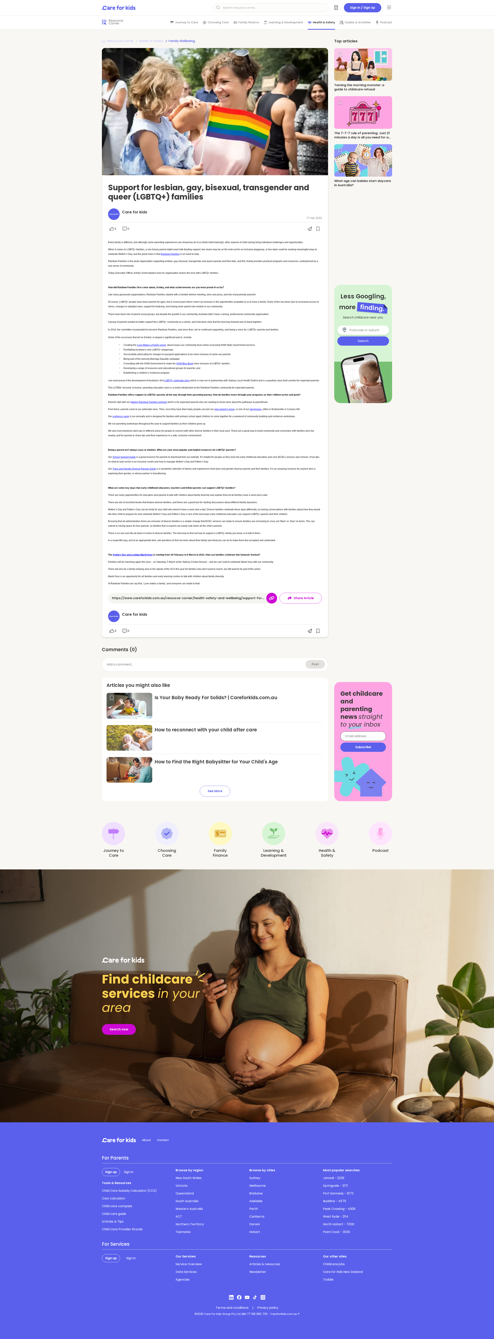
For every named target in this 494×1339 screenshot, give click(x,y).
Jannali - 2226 (333, 1178)
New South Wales (189, 1178)
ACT (179, 1216)
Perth (253, 1209)
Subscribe (363, 747)
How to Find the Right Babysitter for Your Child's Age (216, 762)
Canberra (256, 1216)
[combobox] (365, 330)
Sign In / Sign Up (362, 7)
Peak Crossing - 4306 (339, 1209)
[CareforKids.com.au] (119, 1140)
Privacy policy (267, 1308)
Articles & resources (264, 1264)
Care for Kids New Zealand (343, 1272)
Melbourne (257, 1185)
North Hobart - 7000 (338, 1224)
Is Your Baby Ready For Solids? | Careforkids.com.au (216, 697)
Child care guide (114, 1214)
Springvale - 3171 (335, 1185)
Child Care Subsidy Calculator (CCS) (129, 1190)
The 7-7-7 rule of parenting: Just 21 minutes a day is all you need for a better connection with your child (362, 137)
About (146, 1140)
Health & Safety (324, 22)
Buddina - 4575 (334, 1201)
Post (315, 664)
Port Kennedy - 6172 (338, 1193)
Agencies (182, 1279)
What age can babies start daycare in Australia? (362, 183)
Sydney (254, 1178)
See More (215, 791)
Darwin (254, 1224)
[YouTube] (247, 1297)
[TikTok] (255, 1297)
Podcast (386, 22)
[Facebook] (239, 1297)
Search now (119, 1029)
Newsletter (257, 1272)
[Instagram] (263, 1297)
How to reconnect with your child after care (206, 730)
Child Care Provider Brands (122, 1229)
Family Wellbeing (182, 41)
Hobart (254, 1232)
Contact (163, 1140)
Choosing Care (218, 22)
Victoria (181, 1185)
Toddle (328, 1279)
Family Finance (249, 22)
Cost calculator (113, 1198)
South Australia (187, 1201)
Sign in (128, 1172)
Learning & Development (286, 22)
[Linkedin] (231, 1297)
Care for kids (134, 212)
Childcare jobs (334, 1264)
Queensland (185, 1193)
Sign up (111, 1172)
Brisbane (256, 1193)
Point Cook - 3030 (336, 1232)
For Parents (115, 1158)
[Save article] (112, 698)
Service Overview (189, 1264)
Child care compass (117, 1206)
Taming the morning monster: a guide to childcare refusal (359, 87)
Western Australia (189, 1209)
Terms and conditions (232, 1308)
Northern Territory (190, 1224)
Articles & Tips (113, 1221)
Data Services (186, 1272)
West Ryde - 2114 (335, 1216)
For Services (115, 1244)
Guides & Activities (358, 22)
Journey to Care (186, 22)
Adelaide (255, 1201)
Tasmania (183, 1232)
